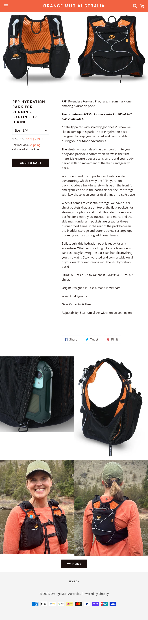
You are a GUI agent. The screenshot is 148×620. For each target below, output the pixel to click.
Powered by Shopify (95, 594)
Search (74, 581)
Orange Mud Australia (74, 6)
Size (17, 131)
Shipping (34, 145)
